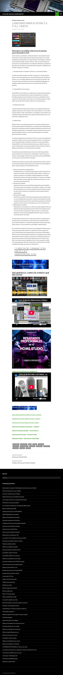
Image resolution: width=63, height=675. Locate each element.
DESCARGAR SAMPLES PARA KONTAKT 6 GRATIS (26, 415)
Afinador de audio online (8, 661)
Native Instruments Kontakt (20, 430)
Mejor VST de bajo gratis (8, 594)
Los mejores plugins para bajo (9, 599)
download (24, 444)
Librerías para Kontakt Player (19, 456)
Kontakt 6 (46, 446)
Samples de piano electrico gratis (10, 573)
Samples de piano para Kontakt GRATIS (12, 570)
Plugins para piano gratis (8, 582)
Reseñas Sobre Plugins (18, 20)
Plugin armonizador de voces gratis (11, 629)
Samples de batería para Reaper (10, 620)
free (30, 444)
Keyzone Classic (32, 434)
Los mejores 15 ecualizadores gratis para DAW (14, 538)
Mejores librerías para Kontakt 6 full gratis (13, 496)
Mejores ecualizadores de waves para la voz (13, 623)
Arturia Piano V (34, 430)
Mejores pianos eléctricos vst (9, 567)
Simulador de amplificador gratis (10, 605)
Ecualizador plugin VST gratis (9, 552)
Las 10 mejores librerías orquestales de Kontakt (14, 499)
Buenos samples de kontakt (9, 508)
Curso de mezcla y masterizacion (13, 14)
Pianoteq (36, 426)
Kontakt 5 (39, 446)
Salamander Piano (17, 438)
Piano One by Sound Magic (31, 438)
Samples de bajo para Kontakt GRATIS (12, 511)
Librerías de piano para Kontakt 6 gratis (12, 564)
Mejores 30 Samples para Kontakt (11, 517)
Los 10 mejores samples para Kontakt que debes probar (16, 505)
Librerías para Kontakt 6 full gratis (11, 526)
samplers (15, 448)
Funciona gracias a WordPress (8, 673)
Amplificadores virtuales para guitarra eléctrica (14, 608)
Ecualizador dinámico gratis (9, 638)
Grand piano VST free (7, 576)
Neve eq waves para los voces (9, 635)
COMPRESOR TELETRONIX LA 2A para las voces (14, 647)
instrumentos (24, 446)
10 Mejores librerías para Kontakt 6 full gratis (23, 462)
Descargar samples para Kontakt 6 (11, 520)
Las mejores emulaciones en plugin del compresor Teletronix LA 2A (19, 649)
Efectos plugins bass (7, 591)
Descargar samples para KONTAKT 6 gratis (13, 561)
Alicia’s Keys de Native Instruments (22, 426)
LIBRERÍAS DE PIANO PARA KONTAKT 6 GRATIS (26, 418)
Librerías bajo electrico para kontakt (11, 491)
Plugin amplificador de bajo (9, 597)
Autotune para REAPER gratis (10, 658)
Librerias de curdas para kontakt (10, 502)
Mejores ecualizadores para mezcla (11, 641)
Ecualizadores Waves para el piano (11, 555)
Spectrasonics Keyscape (19, 434)
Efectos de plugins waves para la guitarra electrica (15, 602)
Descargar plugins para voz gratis (10, 626)
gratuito (41, 444)
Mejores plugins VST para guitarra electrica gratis (15, 614)
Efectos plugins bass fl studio (9, 588)
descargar (16, 444)
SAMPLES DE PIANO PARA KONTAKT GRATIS (25, 422)
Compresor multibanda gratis (9, 655)
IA (23, 29)
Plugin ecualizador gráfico (9, 544)
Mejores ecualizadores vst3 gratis (10, 644)
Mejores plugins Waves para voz (10, 632)
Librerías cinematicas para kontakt (11, 494)
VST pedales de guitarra (8, 611)
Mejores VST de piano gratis (9, 579)
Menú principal (61, 14)
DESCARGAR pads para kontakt (10, 514)
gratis (34, 444)
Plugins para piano (7, 585)
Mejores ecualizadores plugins (10, 546)
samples (22, 448)
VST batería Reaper (7, 617)
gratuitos (16, 446)
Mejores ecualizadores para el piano (11, 558)
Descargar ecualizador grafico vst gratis (12, 541)
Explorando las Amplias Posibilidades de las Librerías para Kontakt (19, 488)
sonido (28, 448)
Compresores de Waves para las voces (12, 652)
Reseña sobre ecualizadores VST (10, 535)
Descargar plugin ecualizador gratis (11, 549)
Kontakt (32, 446)
